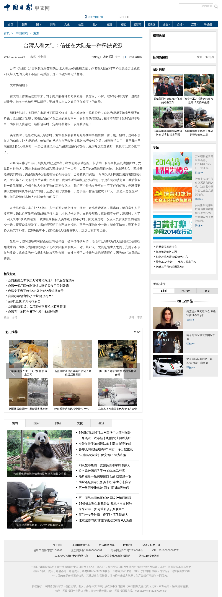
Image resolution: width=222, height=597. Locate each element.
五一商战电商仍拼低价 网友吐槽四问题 (105, 498)
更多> (137, 331)
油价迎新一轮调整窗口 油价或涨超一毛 (105, 476)
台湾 (14, 317)
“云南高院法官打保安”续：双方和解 (102, 455)
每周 (207, 291)
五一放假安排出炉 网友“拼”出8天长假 (104, 487)
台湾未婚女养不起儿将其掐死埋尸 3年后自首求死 (41, 280)
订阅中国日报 (95, 17)
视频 (109, 24)
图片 (95, 24)
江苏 (193, 24)
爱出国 (151, 24)
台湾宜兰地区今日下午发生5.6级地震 (33, 311)
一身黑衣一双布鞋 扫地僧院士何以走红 (105, 438)
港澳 (36, 33)
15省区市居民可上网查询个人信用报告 (105, 432)
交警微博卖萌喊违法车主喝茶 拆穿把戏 (105, 443)
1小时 (164, 290)
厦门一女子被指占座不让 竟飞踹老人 (103, 514)
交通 (179, 24)
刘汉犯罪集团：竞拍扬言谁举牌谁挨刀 (104, 465)
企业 (165, 24)
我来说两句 (135, 56)
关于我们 (58, 545)
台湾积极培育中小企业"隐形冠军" (30, 296)
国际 (24, 24)
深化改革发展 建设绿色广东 (172, 256)
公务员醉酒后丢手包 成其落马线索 (102, 470)
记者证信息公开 (151, 545)
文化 (67, 24)
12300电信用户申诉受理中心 (71, 555)
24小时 (185, 291)
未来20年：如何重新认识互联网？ (102, 509)
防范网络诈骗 (106, 545)
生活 (81, 24)
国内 (38, 24)
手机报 (208, 24)
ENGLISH (123, 17)
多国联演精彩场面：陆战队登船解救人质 (39, 525)
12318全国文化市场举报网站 (113, 555)
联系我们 (128, 545)
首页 (10, 24)
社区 (123, 24)
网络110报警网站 (149, 555)
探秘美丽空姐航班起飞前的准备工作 (28, 373)
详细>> (199, 172)
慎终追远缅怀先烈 (166, 251)
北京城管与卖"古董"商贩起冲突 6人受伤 (105, 520)
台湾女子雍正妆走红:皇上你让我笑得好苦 (36, 291)
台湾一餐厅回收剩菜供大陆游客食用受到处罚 (38, 285)
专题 (156, 147)
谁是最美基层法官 (166, 246)
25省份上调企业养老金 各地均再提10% (105, 503)
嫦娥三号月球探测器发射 (170, 266)
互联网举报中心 (81, 545)
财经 (53, 24)
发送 (106, 56)
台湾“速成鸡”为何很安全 (24, 301)
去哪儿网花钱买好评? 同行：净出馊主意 (106, 449)
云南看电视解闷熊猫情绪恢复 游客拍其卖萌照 (117, 373)
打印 (94, 56)
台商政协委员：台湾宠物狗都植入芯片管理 (37, 306)
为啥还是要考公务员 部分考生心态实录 (105, 482)
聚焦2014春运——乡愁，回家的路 (176, 261)
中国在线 (22, 33)
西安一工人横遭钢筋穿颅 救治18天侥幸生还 (73, 373)
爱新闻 (137, 24)
